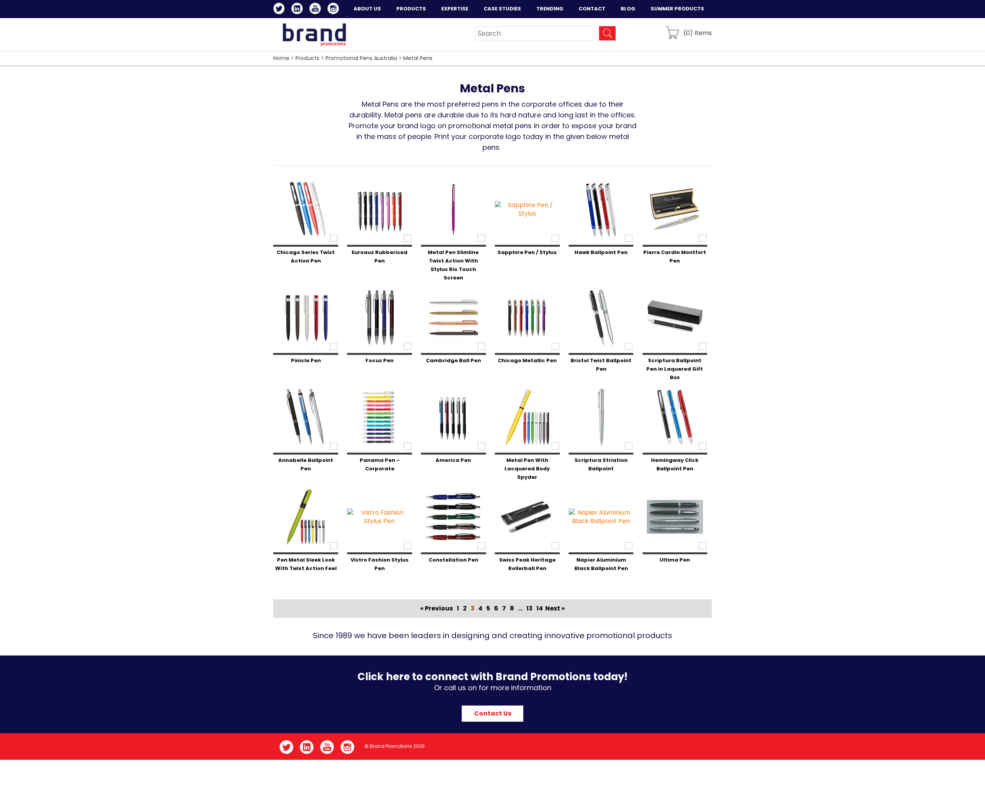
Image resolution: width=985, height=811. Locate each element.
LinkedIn (298, 10)
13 (529, 608)
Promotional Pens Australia (361, 58)
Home (281, 58)
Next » (555, 608)
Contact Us (492, 713)
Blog (628, 8)
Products (411, 8)
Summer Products (677, 8)
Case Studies (502, 8)
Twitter (280, 10)
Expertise (454, 8)
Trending (549, 8)
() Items (697, 32)
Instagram (334, 10)
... (520, 608)
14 (539, 608)
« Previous (436, 608)
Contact (592, 8)
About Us (367, 8)
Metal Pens (417, 58)
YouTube (316, 10)
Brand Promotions (314, 35)
